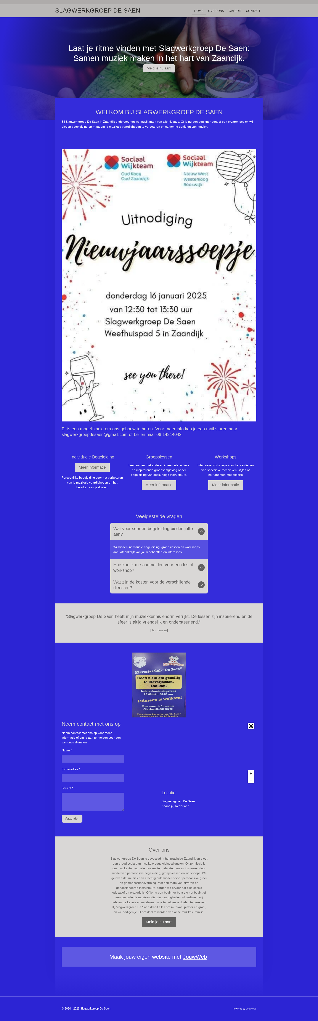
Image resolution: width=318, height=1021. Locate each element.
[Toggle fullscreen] (251, 726)
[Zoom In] (251, 773)
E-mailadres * (71, 769)
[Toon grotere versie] (159, 685)
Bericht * (67, 788)
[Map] (209, 752)
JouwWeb (195, 957)
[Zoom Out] (251, 780)
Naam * (67, 750)
